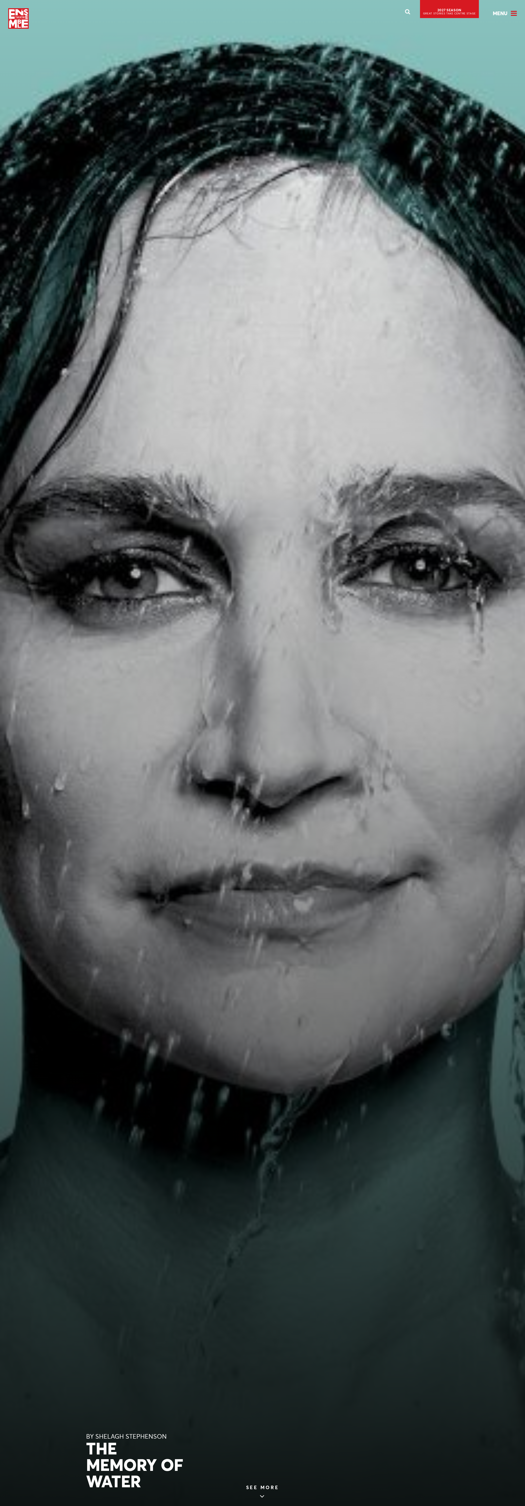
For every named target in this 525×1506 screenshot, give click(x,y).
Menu (500, 13)
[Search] (408, 13)
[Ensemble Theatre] (18, 18)
